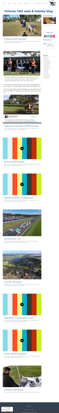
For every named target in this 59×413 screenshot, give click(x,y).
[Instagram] (54, 36)
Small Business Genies (27, 412)
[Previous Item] (45, 20)
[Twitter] (48, 36)
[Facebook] (45, 36)
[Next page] (53, 49)
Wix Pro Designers (34, 412)
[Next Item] (54, 20)
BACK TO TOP (29, 409)
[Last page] (55, 49)
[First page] (44, 49)
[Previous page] (46, 49)
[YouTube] (51, 36)
